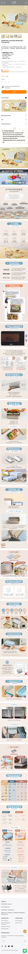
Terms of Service (4, 920)
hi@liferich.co (7, 906)
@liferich (10, 904)
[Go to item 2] (7, 36)
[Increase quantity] (8, 82)
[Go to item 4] (15, 36)
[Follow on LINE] (12, 946)
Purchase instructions (5, 926)
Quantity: (3, 79)
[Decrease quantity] (3, 82)
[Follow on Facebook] (2, 946)
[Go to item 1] (3, 36)
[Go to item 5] (20, 36)
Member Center (18, 922)
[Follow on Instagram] (5, 946)
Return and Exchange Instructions (5, 923)
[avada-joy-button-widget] (24, 940)
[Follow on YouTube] (9, 946)
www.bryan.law (11, 909)
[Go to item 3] (11, 36)
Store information (4, 928)
